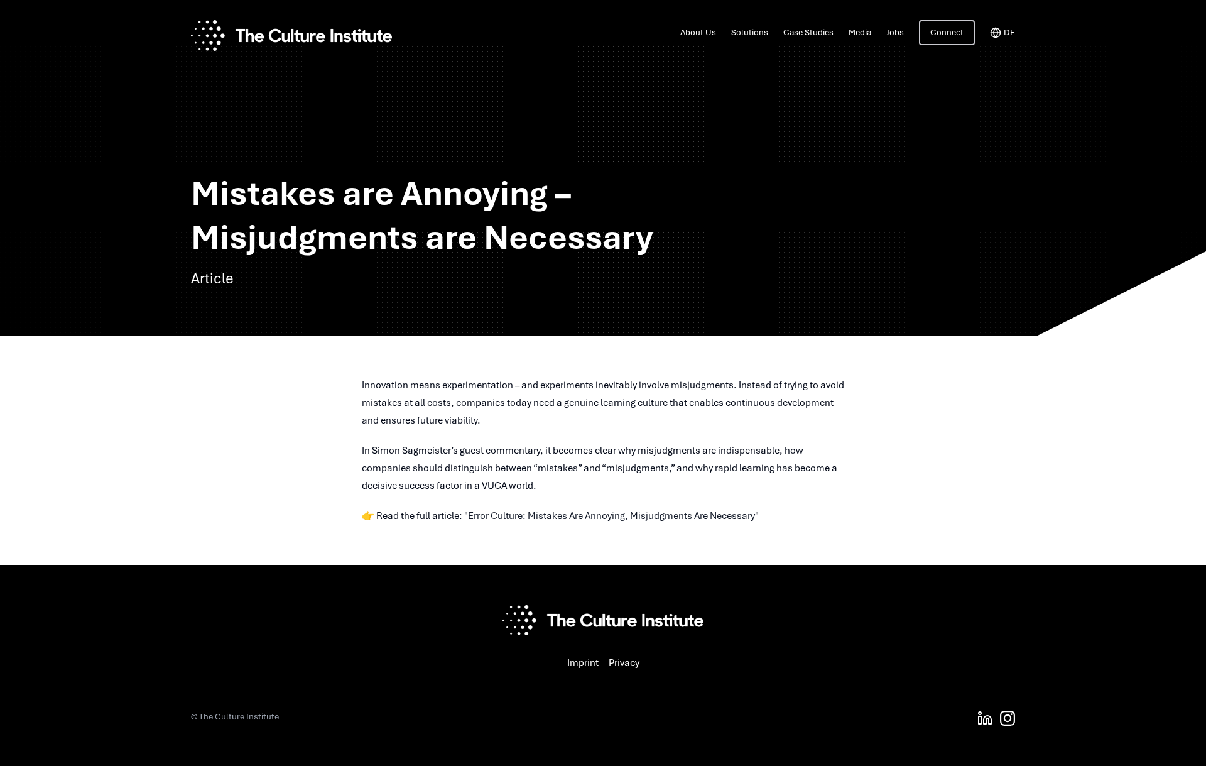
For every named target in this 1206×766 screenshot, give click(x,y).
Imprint (583, 663)
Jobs (895, 32)
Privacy (624, 663)
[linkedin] (984, 718)
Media (860, 32)
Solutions (749, 32)
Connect (947, 32)
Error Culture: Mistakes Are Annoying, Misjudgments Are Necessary (611, 516)
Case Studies (808, 32)
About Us (698, 32)
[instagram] (1007, 718)
